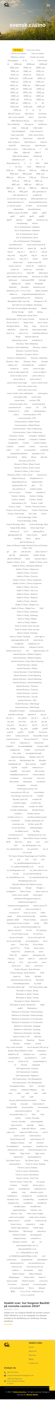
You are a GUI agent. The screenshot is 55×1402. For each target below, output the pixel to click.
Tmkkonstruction (19, 1392)
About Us (33, 1351)
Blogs (31, 1359)
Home (31, 1347)
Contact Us (33, 1363)
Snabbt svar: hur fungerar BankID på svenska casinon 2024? (26, 1304)
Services (32, 1355)
